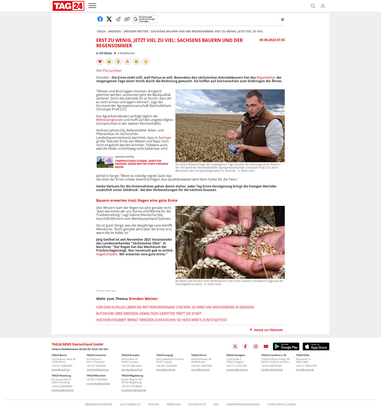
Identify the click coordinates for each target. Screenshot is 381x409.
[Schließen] (282, 19)
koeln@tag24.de (305, 369)
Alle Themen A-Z (130, 404)
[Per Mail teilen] (118, 19)
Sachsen (165, 137)
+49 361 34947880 (201, 366)
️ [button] (100, 61)
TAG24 (101, 31)
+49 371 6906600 (96, 366)
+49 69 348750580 (271, 366)
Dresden (114, 31)
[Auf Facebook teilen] (100, 19)
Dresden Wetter (136, 31)
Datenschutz (197, 404)
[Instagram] (255, 346)
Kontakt (153, 404)
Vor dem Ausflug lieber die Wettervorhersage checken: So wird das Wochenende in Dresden (175, 307)
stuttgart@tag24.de (237, 369)
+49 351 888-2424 (131, 366)
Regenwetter (266, 77)
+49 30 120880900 (62, 366)
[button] (322, 6)
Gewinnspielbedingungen (243, 404)
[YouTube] (266, 346)
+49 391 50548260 (131, 386)
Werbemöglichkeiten (98, 404)
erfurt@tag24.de (200, 369)
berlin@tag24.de (61, 369)
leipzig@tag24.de (165, 369)
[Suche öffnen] (313, 6)
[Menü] (92, 6)
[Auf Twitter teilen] (109, 19)
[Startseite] (68, 6)
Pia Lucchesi (112, 70)
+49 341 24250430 (166, 366)
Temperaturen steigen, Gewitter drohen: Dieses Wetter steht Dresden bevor (141, 164)
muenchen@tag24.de (98, 383)
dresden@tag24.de (131, 369)
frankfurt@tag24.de (272, 369)
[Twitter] (235, 346)
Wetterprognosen (109, 120)
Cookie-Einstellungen (281, 404)
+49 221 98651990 (306, 366)
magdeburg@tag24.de (133, 390)
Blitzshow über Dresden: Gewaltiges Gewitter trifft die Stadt (148, 313)
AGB (216, 404)
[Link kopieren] (127, 19)
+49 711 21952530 (236, 366)
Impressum (174, 404)
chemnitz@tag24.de (98, 369)
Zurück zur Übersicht (268, 330)
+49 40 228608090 (62, 386)
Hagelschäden (106, 254)
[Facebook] (245, 346)
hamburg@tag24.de (63, 390)
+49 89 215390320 (97, 379)
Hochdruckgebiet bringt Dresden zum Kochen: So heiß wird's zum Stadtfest (161, 320)
